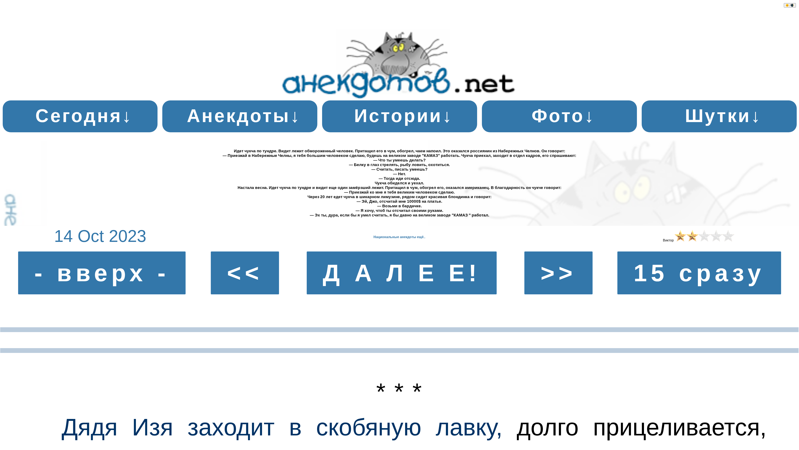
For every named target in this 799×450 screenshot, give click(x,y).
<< (245, 273)
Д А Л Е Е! (401, 273)
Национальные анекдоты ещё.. (399, 237)
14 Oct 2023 (100, 236)
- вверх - (101, 273)
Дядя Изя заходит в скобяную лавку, (282, 427)
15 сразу (699, 273)
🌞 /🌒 (789, 5)
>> (558, 273)
